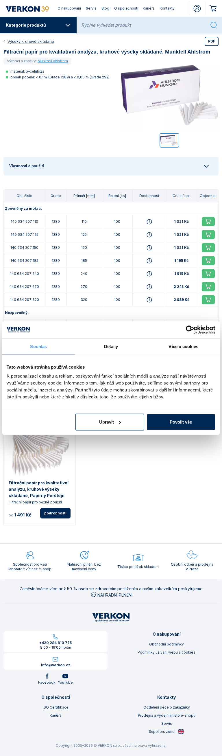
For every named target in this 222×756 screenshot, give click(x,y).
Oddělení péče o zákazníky (166, 707)
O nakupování (69, 8)
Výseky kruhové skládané (31, 41)
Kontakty (167, 8)
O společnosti (126, 8)
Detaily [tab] (111, 346)
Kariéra (149, 8)
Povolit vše (181, 422)
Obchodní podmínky (166, 644)
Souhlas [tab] (38, 346)
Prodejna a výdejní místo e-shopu (166, 715)
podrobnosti (55, 513)
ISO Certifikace (56, 707)
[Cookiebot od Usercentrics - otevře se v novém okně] (190, 329)
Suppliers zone (162, 731)
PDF (211, 41)
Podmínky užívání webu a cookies (166, 652)
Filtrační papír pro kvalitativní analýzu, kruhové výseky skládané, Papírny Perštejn (39, 489)
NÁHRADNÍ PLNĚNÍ (114, 595)
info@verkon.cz (55, 665)
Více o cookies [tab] (183, 346)
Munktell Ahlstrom (53, 61)
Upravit (106, 422)
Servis (91, 8)
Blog (105, 8)
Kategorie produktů (26, 25)
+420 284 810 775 (55, 643)
